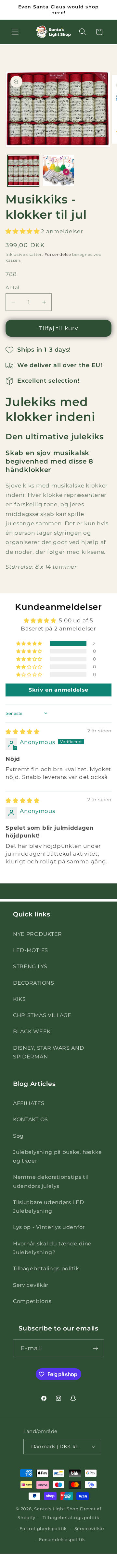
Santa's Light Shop (56, 1508)
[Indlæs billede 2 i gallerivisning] (58, 170)
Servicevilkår (30, 1285)
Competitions (32, 1301)
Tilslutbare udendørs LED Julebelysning (48, 1206)
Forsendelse (58, 254)
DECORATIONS (33, 982)
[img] (23, 731)
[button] (15, 32)
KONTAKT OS (30, 1119)
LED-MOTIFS (30, 950)
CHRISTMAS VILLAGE (42, 1015)
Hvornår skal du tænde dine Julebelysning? (52, 1247)
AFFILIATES (29, 1103)
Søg (18, 1136)
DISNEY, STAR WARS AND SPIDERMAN (48, 1052)
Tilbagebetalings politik (46, 1268)
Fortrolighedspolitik (43, 1528)
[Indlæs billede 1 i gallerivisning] (23, 170)
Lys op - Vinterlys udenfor (49, 1227)
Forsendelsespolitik (62, 1539)
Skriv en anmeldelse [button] (58, 690)
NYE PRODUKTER (37, 934)
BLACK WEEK (32, 1031)
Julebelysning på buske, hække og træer (57, 1156)
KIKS (19, 999)
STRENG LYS (30, 966)
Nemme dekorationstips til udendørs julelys (50, 1181)
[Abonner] (95, 1348)
